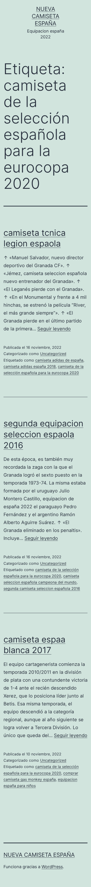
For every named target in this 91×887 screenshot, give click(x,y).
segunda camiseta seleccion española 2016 (42, 588)
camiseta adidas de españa (59, 360)
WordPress (52, 866)
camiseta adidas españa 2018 (30, 366)
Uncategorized (53, 353)
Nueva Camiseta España (45, 16)
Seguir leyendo (54, 329)
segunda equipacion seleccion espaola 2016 (43, 434)
